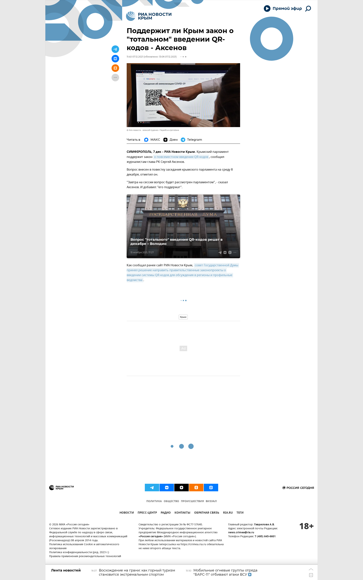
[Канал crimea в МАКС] (211, 487)
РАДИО (166, 513)
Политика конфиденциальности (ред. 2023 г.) (79, 552)
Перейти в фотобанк (169, 130)
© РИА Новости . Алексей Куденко (142, 130)
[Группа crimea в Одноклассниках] (196, 487)
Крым (183, 317)
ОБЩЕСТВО (171, 501)
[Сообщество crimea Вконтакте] (167, 487)
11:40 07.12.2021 (135, 56)
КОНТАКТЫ (182, 513)
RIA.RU (228, 513)
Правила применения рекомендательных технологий (85, 556)
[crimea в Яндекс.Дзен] (181, 487)
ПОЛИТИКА (154, 501)
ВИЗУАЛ (211, 501)
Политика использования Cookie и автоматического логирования (84, 546)
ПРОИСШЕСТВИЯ (192, 501)
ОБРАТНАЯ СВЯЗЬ (206, 513)
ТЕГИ (240, 513)
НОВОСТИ (126, 513)
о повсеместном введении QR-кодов (181, 157)
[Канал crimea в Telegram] (152, 487)
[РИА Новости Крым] (149, 16)
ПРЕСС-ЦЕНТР (147, 513)
